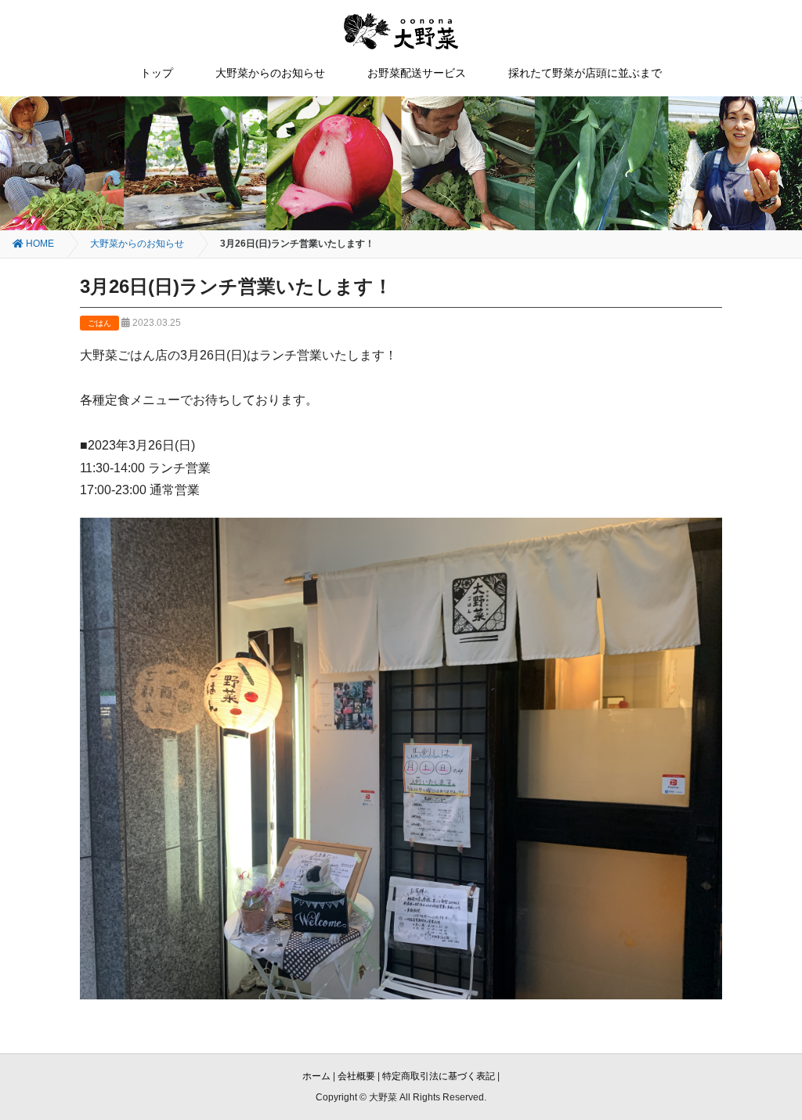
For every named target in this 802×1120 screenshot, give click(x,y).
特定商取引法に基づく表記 (438, 1076)
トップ (156, 73)
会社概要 (356, 1076)
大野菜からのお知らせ (270, 73)
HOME (38, 243)
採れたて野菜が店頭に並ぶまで (585, 73)
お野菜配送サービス (416, 73)
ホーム (316, 1076)
